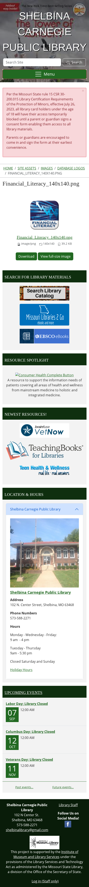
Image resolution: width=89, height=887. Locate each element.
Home (8, 168)
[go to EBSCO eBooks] (44, 335)
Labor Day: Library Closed (27, 703)
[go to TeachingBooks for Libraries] (44, 450)
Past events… (24, 787)
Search (76, 62)
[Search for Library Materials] (44, 293)
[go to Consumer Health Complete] (44, 374)
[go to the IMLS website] (44, 842)
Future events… (63, 787)
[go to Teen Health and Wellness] (44, 470)
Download (26, 256)
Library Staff (68, 805)
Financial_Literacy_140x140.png (44, 237)
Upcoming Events (23, 692)
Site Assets (27, 168)
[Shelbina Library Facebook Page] (68, 823)
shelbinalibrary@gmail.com (27, 830)
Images (47, 168)
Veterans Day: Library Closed (29, 759)
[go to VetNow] (44, 430)
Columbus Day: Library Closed (30, 731)
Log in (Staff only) (45, 881)
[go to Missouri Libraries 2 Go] (44, 314)
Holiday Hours (21, 669)
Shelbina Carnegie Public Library (35, 509)
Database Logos (71, 168)
